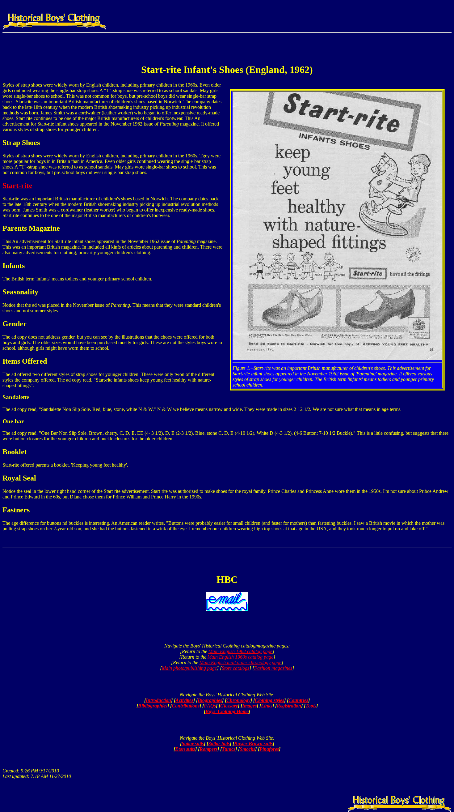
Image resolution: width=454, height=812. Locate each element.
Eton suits (185, 749)
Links (266, 705)
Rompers (208, 749)
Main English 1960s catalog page (240, 657)
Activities (184, 700)
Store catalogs (235, 668)
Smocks (247, 749)
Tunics (228, 749)
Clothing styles (269, 700)
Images (249, 705)
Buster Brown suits (253, 743)
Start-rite (17, 186)
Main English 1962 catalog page (240, 651)
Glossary (229, 705)
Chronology (238, 700)
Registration (289, 705)
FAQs (210, 705)
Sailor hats (219, 743)
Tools (310, 705)
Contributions (186, 705)
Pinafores (269, 749)
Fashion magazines (273, 668)
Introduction (158, 700)
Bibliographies (152, 705)
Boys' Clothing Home (227, 711)
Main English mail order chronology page (240, 662)
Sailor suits (193, 743)
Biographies (210, 700)
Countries (298, 700)
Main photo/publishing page (189, 668)
